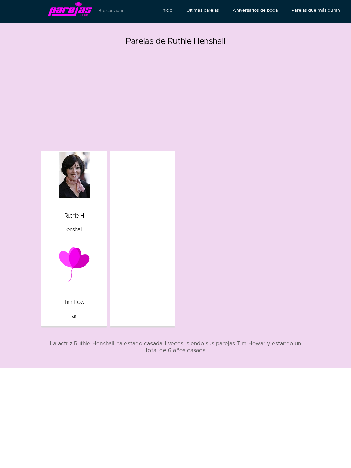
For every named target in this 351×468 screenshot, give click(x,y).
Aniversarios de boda (255, 10)
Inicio (166, 10)
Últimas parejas (202, 10)
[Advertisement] (175, 96)
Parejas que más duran (316, 10)
